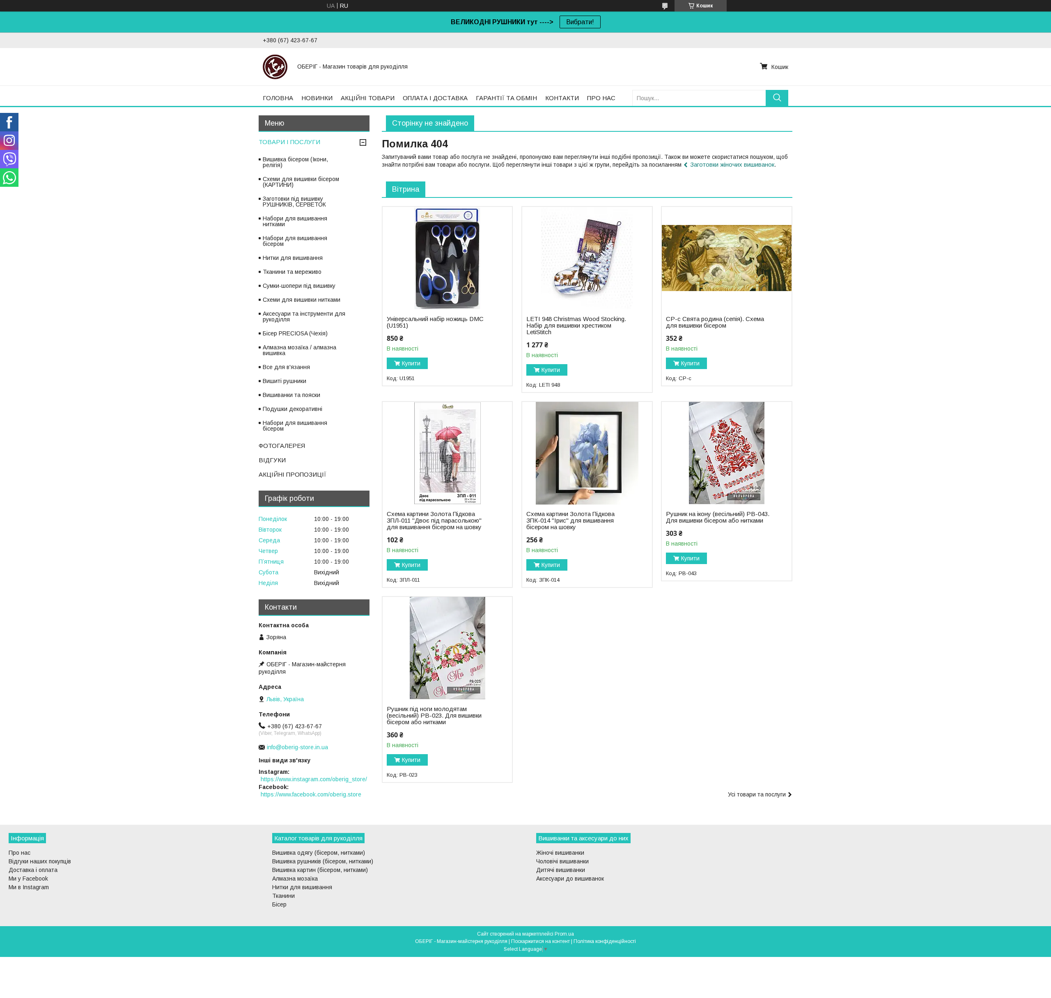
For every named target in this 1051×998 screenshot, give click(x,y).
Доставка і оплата (33, 870)
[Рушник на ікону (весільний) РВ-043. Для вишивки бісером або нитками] (726, 453)
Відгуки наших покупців (40, 861)
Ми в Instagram (29, 887)
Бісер (279, 904)
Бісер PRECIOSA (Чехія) (295, 333)
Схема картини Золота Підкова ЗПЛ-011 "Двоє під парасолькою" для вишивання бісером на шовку (434, 520)
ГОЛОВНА (278, 97)
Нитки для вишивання (293, 258)
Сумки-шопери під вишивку (299, 285)
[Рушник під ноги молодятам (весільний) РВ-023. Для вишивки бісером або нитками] (447, 648)
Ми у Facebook (28, 878)
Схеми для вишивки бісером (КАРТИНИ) (301, 182)
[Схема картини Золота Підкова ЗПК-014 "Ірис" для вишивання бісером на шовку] (587, 453)
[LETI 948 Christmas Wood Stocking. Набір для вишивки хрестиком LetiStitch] (587, 258)
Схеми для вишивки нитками (301, 299)
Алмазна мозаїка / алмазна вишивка (299, 350)
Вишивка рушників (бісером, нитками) (322, 861)
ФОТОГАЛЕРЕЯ (282, 445)
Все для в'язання (286, 367)
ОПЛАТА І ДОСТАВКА (435, 97)
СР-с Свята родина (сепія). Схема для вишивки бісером (715, 322)
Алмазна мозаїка (295, 878)
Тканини (283, 895)
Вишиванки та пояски (291, 395)
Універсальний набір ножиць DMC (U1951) (435, 322)
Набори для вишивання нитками (295, 221)
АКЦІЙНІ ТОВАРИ (368, 97)
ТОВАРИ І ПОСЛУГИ (289, 141)
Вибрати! (580, 21)
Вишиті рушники (284, 381)
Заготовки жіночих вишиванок (732, 164)
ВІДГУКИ (272, 460)
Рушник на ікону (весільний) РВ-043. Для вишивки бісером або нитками (717, 517)
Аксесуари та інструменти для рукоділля (304, 316)
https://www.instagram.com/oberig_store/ (314, 779)
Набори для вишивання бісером (295, 241)
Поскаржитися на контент (540, 941)
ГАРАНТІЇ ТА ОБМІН (506, 97)
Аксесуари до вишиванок (570, 878)
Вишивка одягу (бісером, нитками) (318, 852)
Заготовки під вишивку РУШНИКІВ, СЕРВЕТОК (294, 201)
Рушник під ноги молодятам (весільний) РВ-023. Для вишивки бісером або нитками (434, 715)
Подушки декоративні (292, 409)
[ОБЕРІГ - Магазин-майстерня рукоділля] (275, 66)
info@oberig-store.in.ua (297, 747)
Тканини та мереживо (292, 271)
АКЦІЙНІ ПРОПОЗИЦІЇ (292, 474)
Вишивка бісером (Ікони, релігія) (295, 162)
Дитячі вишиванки (560, 870)
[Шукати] (777, 98)
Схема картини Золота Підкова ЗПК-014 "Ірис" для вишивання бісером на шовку (570, 520)
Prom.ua (564, 934)
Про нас (19, 852)
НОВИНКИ (317, 97)
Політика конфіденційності (605, 941)
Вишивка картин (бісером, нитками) (320, 870)
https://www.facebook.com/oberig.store (311, 794)
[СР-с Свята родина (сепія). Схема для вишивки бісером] (726, 258)
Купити (411, 363)
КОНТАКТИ (562, 97)
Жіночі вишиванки (560, 852)
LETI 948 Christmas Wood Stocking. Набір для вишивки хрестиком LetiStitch (576, 325)
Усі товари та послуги (757, 794)
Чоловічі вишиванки (562, 861)
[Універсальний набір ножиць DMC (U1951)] (447, 258)
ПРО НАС (601, 97)
